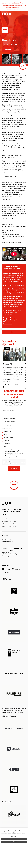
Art (5, 446)
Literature (7, 443)
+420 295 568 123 (6, 539)
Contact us (12, 526)
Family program (8, 424)
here (10, 314)
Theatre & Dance (8, 437)
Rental (15, 524)
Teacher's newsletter (9, 418)
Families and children (9, 521)
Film (5, 434)
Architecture (7, 431)
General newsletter (9, 421)
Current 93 (7, 364)
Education (5, 519)
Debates (6, 440)
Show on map (7, 324)
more (14, 832)
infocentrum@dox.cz (7, 541)
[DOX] (7, 13)
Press (3, 526)
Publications (6, 524)
